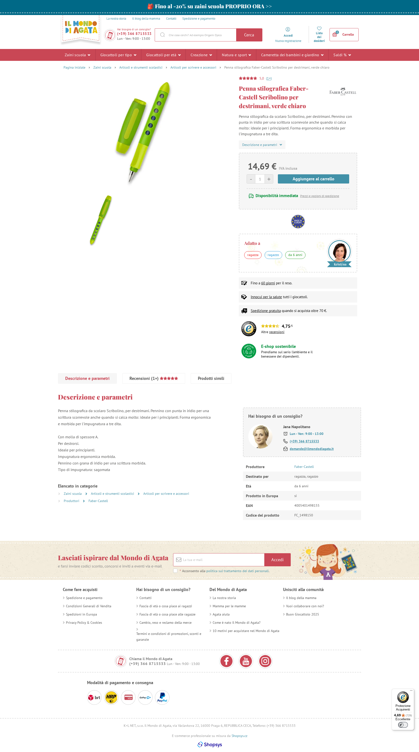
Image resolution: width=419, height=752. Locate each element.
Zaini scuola (76, 54)
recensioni (276, 332)
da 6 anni (295, 255)
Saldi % (340, 54)
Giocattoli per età (161, 54)
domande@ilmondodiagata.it (312, 449)
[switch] (403, 725)
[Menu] (411, 692)
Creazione (200, 54)
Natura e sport (235, 54)
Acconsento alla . (224, 571)
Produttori (72, 501)
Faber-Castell (98, 501)
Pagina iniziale (74, 67)
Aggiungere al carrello (313, 179)
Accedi (277, 559)
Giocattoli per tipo (116, 54)
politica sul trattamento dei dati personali (237, 571)
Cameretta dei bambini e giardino (290, 54)
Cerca (249, 35)
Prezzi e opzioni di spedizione (319, 196)
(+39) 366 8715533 (134, 33)
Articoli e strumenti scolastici (140, 67)
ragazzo (273, 255)
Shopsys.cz (239, 736)
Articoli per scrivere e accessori (193, 67)
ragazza (252, 255)
